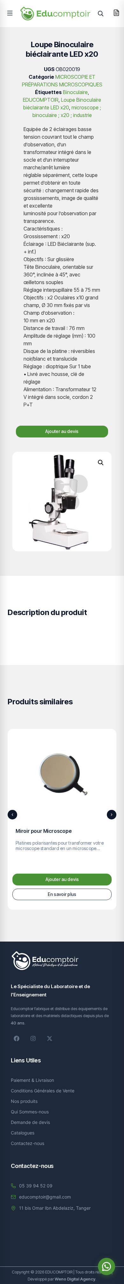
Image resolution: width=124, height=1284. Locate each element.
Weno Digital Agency (75, 1278)
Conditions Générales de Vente (42, 1090)
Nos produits (24, 1101)
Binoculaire (75, 92)
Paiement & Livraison (32, 1080)
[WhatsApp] (106, 1266)
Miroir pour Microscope (44, 831)
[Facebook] (16, 1038)
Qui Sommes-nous (30, 1111)
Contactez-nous (27, 1143)
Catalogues (22, 1132)
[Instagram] (33, 1038)
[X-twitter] (49, 1038)
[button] (9, 13)
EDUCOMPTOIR (41, 100)
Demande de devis (30, 1122)
